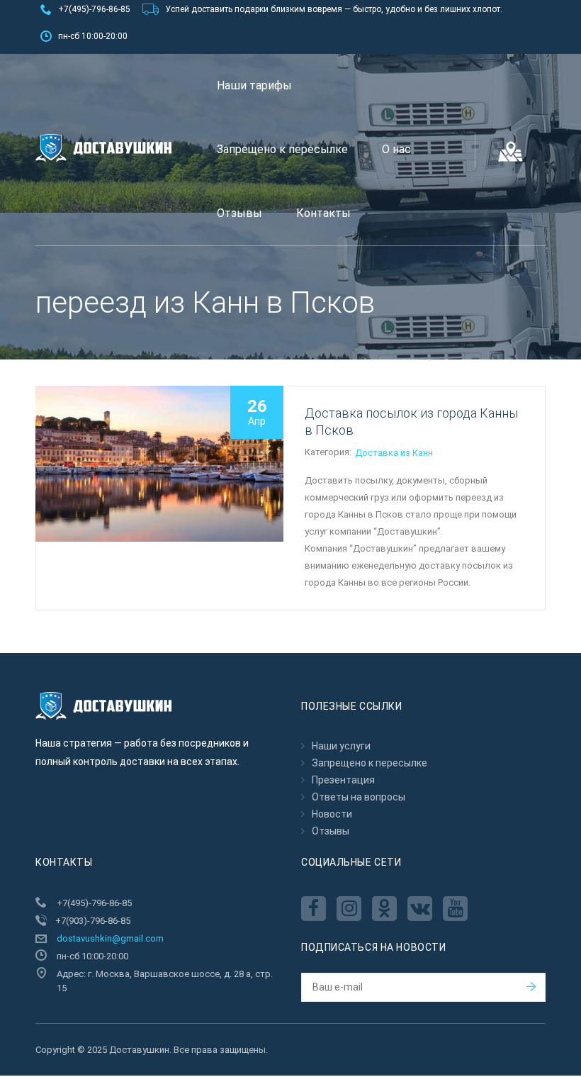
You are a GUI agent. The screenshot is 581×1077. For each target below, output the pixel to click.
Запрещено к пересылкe (282, 149)
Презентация (343, 780)
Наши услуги (341, 746)
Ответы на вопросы (358, 797)
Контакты (323, 213)
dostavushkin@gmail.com (110, 938)
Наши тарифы (254, 85)
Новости (332, 814)
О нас (396, 149)
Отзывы (239, 213)
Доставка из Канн (394, 452)
